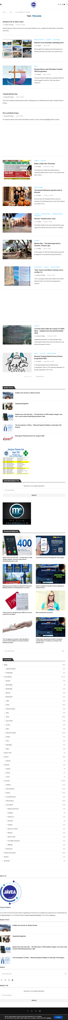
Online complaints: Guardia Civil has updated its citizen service (50, 586)
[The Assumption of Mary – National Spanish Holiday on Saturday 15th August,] (8, 427)
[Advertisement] (34, 140)
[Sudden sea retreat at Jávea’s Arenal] (8, 395)
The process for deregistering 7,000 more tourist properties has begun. (17, 613)
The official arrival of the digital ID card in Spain (50, 557)
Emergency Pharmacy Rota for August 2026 (29, 436)
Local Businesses (35, 797)
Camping (36, 813)
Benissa (35, 693)
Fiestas (35, 793)
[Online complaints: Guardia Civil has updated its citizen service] (50, 574)
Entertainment (35, 789)
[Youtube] (64, 4)
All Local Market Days (11, 113)
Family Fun (36, 817)
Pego (35, 749)
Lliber (35, 729)
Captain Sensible (35, 669)
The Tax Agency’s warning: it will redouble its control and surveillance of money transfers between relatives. (16, 640)
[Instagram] (62, 4)
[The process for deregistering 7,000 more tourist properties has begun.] (17, 600)
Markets (36, 833)
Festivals (36, 821)
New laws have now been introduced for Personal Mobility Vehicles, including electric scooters (17, 586)
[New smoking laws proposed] (50, 600)
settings (49, 1018)
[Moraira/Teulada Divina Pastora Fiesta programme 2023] (17, 362)
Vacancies (34, 861)
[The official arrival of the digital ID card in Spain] (50, 545)
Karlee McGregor (9, 97)
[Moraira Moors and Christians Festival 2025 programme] (17, 75)
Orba (35, 741)
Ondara (35, 737)
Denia (35, 705)
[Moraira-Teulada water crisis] (17, 223)
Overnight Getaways (36, 841)
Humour (34, 757)
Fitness (35, 773)
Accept (58, 1017)
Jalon (35, 713)
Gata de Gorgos (35, 709)
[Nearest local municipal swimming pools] (17, 48)
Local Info (34, 781)
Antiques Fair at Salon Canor (13, 22)
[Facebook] (58, 4)
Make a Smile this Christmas (44, 164)
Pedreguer (35, 745)
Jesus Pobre (35, 721)
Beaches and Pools (36, 809)
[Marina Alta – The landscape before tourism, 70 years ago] (17, 249)
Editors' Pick (34, 753)
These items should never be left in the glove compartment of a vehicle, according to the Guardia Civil (49, 640)
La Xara (35, 725)
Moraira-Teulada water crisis (45, 219)
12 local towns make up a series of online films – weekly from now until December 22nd (49, 331)
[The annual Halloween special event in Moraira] (17, 196)
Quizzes (35, 761)
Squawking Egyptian (21, 403)
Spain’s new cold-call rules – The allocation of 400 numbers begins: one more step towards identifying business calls (17, 559)
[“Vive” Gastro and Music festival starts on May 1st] (17, 276)
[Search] (67, 4)
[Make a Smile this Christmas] (17, 169)
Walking (36, 845)
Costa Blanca (34, 677)
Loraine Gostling (8, 24)
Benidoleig (35, 689)
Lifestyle (34, 765)
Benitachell (35, 697)
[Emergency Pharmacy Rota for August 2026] (8, 438)
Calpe (35, 701)
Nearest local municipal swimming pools (49, 43)
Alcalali (35, 681)
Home (4, 12)
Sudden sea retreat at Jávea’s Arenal (27, 393)
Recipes (34, 857)
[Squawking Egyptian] (8, 406)
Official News (35, 801)
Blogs (34, 665)
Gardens (36, 825)
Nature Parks (36, 837)
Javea (35, 717)
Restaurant (35, 849)
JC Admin (38, 45)
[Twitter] (60, 4)
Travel (35, 777)
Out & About (35, 805)
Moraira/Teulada (35, 733)
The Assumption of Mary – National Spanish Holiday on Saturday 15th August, (38, 426)
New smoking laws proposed (44, 612)
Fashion (35, 769)
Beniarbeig (35, 685)
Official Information (34, 853)
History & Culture (36, 829)
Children (35, 785)
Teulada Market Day (10, 94)
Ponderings (35, 673)
